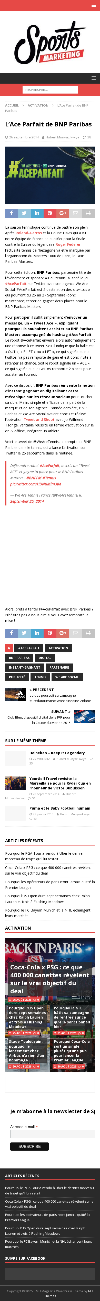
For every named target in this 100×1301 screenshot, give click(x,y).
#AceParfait (16, 283)
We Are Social (67, 677)
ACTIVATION (18, 928)
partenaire (59, 667)
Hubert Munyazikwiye (62, 137)
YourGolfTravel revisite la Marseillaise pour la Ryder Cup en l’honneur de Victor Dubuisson (60, 783)
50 (35, 819)
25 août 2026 (22, 1033)
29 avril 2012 (41, 759)
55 (33, 798)
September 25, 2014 (27, 501)
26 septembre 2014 (24, 137)
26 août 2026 (22, 999)
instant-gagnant (24, 667)
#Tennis (49, 477)
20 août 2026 (22, 1066)
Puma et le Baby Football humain (59, 808)
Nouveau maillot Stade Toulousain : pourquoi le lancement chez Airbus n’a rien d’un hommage (26, 1048)
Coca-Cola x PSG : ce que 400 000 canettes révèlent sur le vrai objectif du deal (49, 979)
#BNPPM (34, 477)
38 (89, 137)
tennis (40, 677)
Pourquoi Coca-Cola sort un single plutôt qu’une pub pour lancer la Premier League (72, 1050)
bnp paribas (19, 658)
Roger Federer (68, 244)
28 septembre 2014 (46, 794)
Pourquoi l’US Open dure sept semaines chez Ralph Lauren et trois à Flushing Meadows (27, 1017)
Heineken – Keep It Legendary (57, 752)
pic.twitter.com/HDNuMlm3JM (35, 483)
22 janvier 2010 (43, 814)
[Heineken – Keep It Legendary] (15, 758)
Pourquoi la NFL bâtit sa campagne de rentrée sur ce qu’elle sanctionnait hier (72, 1017)
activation (58, 648)
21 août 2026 (66, 1033)
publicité (17, 677)
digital (45, 658)
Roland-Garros (29, 232)
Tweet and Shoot (39, 419)
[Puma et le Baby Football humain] (15, 813)
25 (31, 763)
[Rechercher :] (50, 89)
